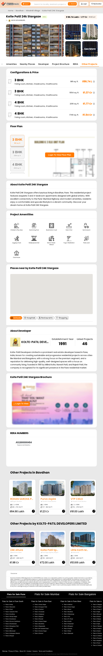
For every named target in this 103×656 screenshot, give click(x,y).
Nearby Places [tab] (27, 64)
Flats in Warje (67, 631)
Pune (26, 4)
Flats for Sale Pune (16, 594)
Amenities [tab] (11, 64)
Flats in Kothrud (68, 604)
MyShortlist (97, 4)
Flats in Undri (9, 628)
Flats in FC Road (68, 619)
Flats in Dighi (96, 623)
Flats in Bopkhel (97, 640)
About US (23, 651)
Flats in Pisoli (9, 609)
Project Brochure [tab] (60, 64)
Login (84, 4)
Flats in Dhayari (9, 635)
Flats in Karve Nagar (69, 607)
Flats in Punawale (98, 638)
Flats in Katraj (9, 604)
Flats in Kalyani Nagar (41, 621)
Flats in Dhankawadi (11, 623)
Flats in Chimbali (97, 645)
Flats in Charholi (39, 609)
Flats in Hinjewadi (69, 623)
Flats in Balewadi (68, 633)
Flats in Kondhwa (10, 614)
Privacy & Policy (13, 651)
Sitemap (4, 651)
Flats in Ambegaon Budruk (12, 633)
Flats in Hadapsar (39, 614)
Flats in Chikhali (97, 635)
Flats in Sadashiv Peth (11, 611)
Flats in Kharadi (39, 619)
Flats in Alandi (97, 631)
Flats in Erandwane (10, 619)
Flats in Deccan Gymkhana (12, 621)
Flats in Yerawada (39, 611)
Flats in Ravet (96, 643)
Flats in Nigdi (96, 611)
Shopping (63, 318)
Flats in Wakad (97, 619)
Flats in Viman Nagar (40, 604)
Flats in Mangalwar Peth (12, 626)
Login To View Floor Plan (59, 155)
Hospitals (31, 318)
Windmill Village (33, 10)
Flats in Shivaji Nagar (11, 616)
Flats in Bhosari (97, 614)
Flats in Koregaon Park (41, 607)
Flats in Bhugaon (68, 626)
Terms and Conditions (46, 651)
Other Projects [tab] (89, 64)
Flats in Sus (67, 616)
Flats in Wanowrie (10, 607)
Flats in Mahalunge (69, 614)
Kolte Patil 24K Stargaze (53, 10)
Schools (17, 318)
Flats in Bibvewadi (10, 631)
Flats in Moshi (96, 621)
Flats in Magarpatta (40, 626)
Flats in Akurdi (97, 616)
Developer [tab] (43, 64)
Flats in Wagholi (39, 616)
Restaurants (47, 318)
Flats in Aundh (68, 621)
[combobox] (48, 4)
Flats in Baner (67, 609)
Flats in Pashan (68, 628)
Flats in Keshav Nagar (41, 631)
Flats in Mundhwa (39, 623)
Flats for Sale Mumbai (47, 594)
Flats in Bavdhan (68, 611)
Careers (35, 651)
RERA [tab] (75, 64)
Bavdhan (20, 10)
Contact (29, 651)
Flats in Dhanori (39, 633)
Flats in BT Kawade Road (41, 628)
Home (10, 10)
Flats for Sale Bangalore (82, 594)
